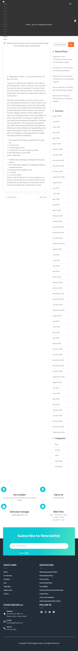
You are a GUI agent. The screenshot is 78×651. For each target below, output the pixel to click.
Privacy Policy (44, 579)
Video (57, 455)
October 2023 (57, 305)
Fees (5, 583)
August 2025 (57, 183)
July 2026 (56, 122)
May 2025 (56, 199)
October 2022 (57, 371)
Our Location (19, 495)
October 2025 (57, 171)
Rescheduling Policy (46, 575)
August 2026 (57, 116)
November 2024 (58, 233)
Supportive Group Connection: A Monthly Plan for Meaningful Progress (62, 59)
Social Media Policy (46, 583)
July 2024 (56, 255)
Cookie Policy (44, 594)
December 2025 (58, 160)
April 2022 (56, 405)
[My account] (75, 21)
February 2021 (57, 421)
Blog (8, 79)
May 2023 (56, 332)
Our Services (8, 575)
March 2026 (57, 144)
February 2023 (58, 349)
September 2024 (59, 244)
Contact (6, 594)
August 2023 (57, 316)
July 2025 (56, 188)
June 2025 (56, 194)
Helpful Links (8, 590)
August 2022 (57, 382)
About (6, 572)
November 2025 (58, 166)
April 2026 (56, 138)
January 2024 (57, 288)
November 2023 (58, 299)
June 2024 (56, 260)
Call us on (58, 495)
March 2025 (57, 210)
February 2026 (58, 149)
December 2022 (58, 360)
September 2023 (58, 310)
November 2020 (58, 427)
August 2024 (57, 249)
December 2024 (58, 227)
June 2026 (56, 127)
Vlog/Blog (7, 586)
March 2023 (57, 343)
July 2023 (56, 321)
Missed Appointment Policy (48, 572)
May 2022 (56, 399)
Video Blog (14, 79)
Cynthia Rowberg (35, 77)
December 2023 (58, 294)
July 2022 (56, 388)
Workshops (59, 467)
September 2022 (58, 377)
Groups (57, 450)
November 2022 (58, 366)
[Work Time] (43, 506)
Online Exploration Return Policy (50, 601)
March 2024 (57, 277)
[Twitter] (50, 612)
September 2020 (59, 432)
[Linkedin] (54, 612)
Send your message (19, 512)
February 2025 (58, 216)
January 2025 (57, 221)
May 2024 (56, 266)
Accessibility (44, 586)
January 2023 (57, 355)
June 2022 (56, 393)
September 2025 (58, 177)
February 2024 (58, 282)
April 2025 (56, 205)
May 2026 (56, 133)
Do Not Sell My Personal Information (51, 590)
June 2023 (56, 327)
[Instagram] (46, 612)
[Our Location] (3, 489)
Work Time (58, 512)
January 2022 (57, 410)
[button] (70, 3)
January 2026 (57, 155)
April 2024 (56, 271)
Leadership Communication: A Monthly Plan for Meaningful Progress (63, 79)
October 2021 (57, 416)
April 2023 (56, 338)
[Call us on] (43, 489)
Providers (7, 579)
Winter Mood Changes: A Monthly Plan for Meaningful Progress (63, 98)
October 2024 (58, 238)
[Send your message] (3, 506)
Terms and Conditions (47, 597)
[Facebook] (42, 612)
